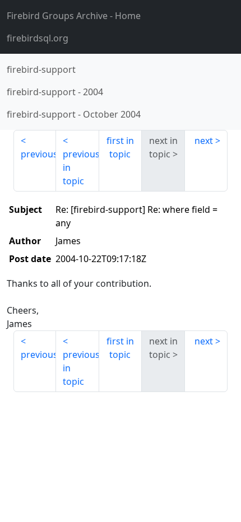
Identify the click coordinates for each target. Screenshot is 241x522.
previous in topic (81, 167)
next (203, 140)
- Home (74, 16)
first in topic (120, 147)
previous (38, 154)
